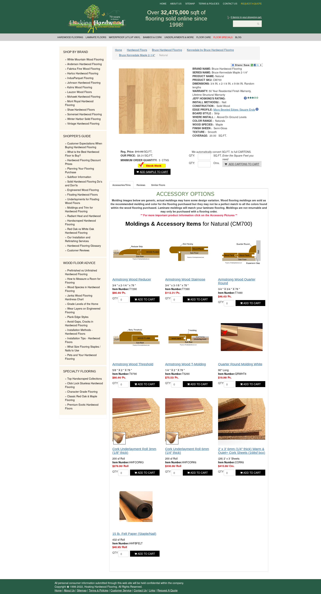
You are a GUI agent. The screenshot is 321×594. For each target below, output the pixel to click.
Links (152, 590)
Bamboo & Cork (152, 37)
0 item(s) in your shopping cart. (246, 17)
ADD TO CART (146, 299)
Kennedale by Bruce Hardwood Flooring (210, 50)
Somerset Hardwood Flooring (84, 114)
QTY (115, 298)
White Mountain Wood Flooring (85, 59)
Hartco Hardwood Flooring (82, 73)
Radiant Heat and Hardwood (84, 216)
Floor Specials (223, 37)
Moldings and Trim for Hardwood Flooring (79, 209)
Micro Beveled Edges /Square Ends (234, 109)
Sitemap (190, 3)
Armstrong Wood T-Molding (185, 364)
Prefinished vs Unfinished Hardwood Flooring (81, 272)
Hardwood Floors (137, 50)
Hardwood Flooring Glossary (84, 245)
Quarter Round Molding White (240, 364)
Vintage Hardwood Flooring (83, 123)
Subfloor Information (79, 177)
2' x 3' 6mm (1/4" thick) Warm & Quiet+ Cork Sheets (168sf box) (241, 451)
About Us (175, 3)
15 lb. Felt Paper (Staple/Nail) (134, 534)
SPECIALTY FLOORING (79, 371)
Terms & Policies (209, 3)
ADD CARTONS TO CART (243, 164)
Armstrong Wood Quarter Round (236, 281)
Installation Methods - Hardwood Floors (79, 331)
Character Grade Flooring (82, 391)
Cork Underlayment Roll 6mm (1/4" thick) (187, 451)
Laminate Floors (96, 37)
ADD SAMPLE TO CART (154, 172)
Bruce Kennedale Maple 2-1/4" (137, 55)
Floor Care (203, 37)
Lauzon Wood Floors (79, 92)
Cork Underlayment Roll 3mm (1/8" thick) (134, 451)
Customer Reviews (78, 250)
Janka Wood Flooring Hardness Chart (78, 297)
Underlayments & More (179, 37)
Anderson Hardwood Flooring (84, 64)
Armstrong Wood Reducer (131, 279)
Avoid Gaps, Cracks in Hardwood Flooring (79, 323)
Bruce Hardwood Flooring (167, 50)
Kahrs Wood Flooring (79, 87)
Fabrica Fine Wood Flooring (83, 68)
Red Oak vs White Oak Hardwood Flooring (79, 230)
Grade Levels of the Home (82, 304)
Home (163, 3)
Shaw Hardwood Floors (81, 109)
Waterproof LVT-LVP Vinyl (124, 37)
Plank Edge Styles (77, 317)
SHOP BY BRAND (75, 52)
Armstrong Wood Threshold (132, 364)
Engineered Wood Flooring (83, 190)
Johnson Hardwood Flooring (83, 82)
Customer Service (121, 590)
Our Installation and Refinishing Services (77, 239)
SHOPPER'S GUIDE (77, 136)
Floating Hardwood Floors (82, 194)
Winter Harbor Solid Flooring (84, 119)
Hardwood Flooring (70, 37)
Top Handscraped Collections (84, 378)
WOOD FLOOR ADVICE (79, 263)
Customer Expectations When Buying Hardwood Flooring (83, 145)
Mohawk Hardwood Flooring (83, 96)
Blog (238, 37)
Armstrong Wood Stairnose (185, 279)
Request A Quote (251, 3)
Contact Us (230, 3)
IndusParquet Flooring (80, 78)
